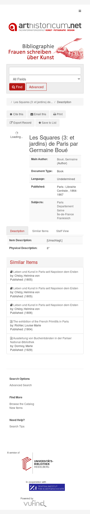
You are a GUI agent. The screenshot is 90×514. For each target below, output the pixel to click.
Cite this (18, 114)
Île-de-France (65, 214)
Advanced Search (20, 385)
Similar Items (40, 231)
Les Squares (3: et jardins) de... (33, 102)
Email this (40, 114)
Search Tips (16, 426)
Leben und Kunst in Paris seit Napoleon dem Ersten (45, 271)
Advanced (36, 87)
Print (60, 114)
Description (17, 231)
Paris (60, 202)
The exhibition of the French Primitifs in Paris (41, 321)
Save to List (49, 122)
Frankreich (63, 218)
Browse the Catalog (21, 404)
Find (18, 87)
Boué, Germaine (67, 159)
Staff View (62, 231)
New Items (16, 408)
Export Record (22, 122)
